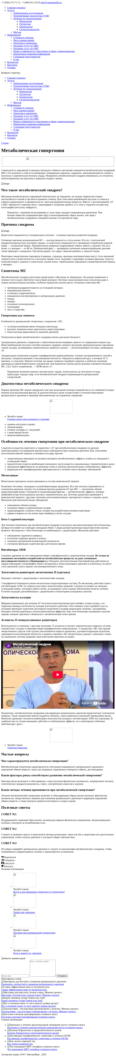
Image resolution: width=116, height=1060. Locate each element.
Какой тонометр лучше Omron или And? (22, 1000)
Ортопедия (25, 24)
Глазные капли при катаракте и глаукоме (28, 419)
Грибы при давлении (24, 912)
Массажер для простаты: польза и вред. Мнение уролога (30, 995)
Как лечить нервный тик (20, 1044)
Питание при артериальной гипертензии (34, 932)
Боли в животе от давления (27, 953)
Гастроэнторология (29, 29)
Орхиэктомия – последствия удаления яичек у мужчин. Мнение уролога (38, 1011)
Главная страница (16, 7)
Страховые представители (26, 56)
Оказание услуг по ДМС (26, 46)
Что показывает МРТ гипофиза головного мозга (32, 1049)
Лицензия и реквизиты (25, 43)
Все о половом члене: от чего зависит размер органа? (28, 1006)
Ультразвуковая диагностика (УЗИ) (31, 16)
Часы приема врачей (23, 40)
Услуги (10, 10)
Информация (14, 35)
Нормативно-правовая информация (31, 54)
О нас (16, 59)
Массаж (17, 32)
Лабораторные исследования (28, 13)
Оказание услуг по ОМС (26, 48)
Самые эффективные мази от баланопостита (24, 989)
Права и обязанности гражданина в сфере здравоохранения (44, 51)
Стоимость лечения (23, 37)
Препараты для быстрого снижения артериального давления (32, 984)
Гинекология (25, 26)
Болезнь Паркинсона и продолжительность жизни (33, 1033)
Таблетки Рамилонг (17, 747)
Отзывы (11, 67)
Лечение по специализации (27, 18)
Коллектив (12, 62)
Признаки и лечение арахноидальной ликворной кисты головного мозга (44, 1027)
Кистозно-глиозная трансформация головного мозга (28, 1017)
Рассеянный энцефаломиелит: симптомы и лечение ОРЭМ (37, 1038)
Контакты (12, 65)
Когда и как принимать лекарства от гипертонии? (39, 892)
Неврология (25, 21)
